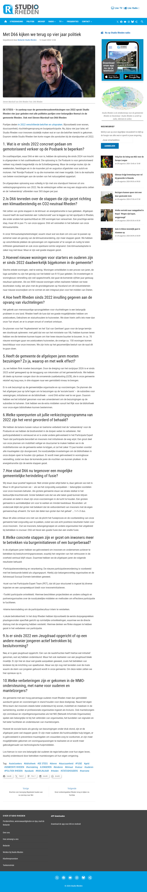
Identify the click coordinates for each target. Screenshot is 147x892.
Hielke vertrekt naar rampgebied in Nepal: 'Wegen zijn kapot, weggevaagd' (129, 213)
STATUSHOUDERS (70, 771)
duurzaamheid (66, 763)
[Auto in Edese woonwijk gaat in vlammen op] (107, 239)
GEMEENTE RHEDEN (15, 767)
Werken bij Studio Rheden (13, 852)
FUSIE (79, 763)
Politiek (30, 21)
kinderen (59, 767)
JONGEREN (46, 767)
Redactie (6, 845)
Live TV (118, 8)
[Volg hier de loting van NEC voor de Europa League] (107, 167)
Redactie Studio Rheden (27, 40)
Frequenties (73, 21)
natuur (79, 767)
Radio (51, 21)
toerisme (85, 771)
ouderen (89, 767)
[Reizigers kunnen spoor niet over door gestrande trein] (107, 203)
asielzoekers (16, 763)
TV (60, 21)
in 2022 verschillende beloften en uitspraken (40, 124)
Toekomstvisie (8, 865)
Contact (86, 21)
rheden (55, 771)
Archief (41, 21)
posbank (30, 771)
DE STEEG (43, 763)
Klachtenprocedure (10, 858)
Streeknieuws (16, 21)
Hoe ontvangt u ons (10, 839)
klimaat (69, 767)
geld (87, 763)
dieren (54, 763)
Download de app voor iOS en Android (66, 824)
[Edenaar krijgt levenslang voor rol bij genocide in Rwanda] (107, 185)
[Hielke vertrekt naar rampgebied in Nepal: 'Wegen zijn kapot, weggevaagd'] (107, 220)
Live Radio (132, 8)
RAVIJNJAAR (43, 771)
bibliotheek (30, 763)
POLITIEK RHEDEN (14, 771)
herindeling (32, 767)
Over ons (6, 832)
